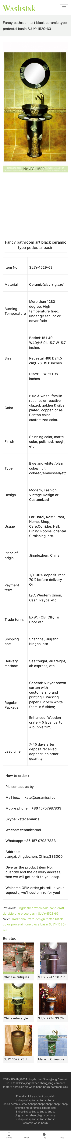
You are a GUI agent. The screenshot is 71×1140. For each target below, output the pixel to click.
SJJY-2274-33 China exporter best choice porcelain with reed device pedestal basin (52, 1018)
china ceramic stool (15, 1103)
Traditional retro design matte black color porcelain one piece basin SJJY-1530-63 (34, 924)
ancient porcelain (44, 1096)
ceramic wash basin (35, 1122)
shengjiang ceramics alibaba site (35, 1107)
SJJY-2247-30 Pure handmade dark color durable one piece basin (52, 977)
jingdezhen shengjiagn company (36, 1115)
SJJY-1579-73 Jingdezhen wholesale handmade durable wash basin (18, 1059)
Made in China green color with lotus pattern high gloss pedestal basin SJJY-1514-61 (52, 1059)
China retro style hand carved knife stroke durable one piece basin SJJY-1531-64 (18, 1018)
